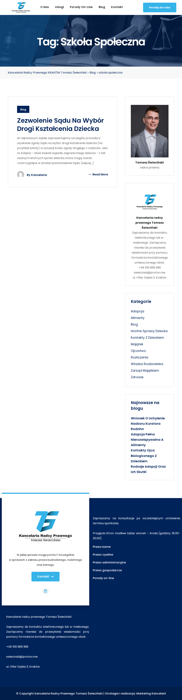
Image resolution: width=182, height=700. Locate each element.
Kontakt (117, 7)
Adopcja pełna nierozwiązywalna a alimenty (147, 439)
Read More (100, 174)
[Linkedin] (45, 591)
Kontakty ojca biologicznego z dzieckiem (144, 455)
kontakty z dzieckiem (147, 337)
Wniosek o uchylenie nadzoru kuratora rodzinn (148, 423)
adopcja (137, 311)
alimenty (137, 318)
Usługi (59, 7)
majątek (137, 344)
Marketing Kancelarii (151, 693)
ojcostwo (138, 350)
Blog (102, 7)
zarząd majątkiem (145, 370)
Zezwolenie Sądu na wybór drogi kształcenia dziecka (60, 124)
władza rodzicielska (147, 364)
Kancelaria (39, 175)
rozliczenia (139, 357)
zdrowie (137, 377)
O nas (44, 7)
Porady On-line (159, 7)
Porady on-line (81, 7)
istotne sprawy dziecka (149, 331)
